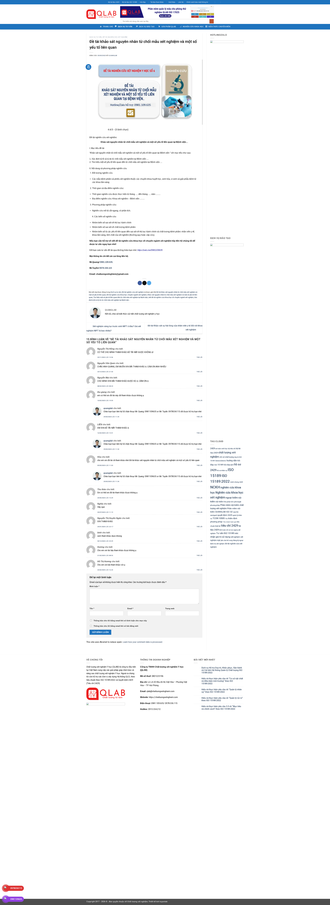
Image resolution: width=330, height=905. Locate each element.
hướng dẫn (232, 460)
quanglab (113, 55)
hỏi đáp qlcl (229, 465)
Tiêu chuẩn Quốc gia (229, 522)
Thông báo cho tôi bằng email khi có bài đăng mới (116, 626)
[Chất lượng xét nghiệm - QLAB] (101, 14)
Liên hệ (180, 2)
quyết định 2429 (224, 515)
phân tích (230, 502)
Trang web (169, 608)
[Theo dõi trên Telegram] (242, 2)
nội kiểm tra (221, 502)
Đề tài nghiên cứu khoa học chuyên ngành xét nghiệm (127, 295)
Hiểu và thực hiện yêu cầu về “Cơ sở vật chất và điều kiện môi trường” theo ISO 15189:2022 (222, 681)
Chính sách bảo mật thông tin (197, 2)
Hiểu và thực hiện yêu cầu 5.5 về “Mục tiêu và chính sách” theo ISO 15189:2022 (221, 707)
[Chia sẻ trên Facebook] (140, 283)
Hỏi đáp (143, 2)
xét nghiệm (235, 537)
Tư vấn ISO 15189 (225, 533)
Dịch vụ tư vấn (95, 37)
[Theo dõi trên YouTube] (240, 2)
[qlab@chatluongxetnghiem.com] (212, 2)
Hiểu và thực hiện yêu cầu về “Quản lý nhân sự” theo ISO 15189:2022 (221, 690)
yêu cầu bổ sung (227, 540)
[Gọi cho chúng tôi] (237, 2)
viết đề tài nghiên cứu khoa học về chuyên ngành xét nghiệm (170, 297)
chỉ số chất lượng (227, 457)
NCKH (215, 487)
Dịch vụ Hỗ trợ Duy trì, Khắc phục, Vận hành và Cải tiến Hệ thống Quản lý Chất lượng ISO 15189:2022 (221, 670)
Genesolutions (220, 461)
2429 (212, 448)
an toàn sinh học (221, 449)
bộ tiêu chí (232, 449)
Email (130, 608)
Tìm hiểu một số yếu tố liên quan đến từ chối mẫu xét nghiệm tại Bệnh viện (120, 297)
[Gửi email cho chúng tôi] (235, 2)
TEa (226, 518)
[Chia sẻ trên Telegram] (149, 283)
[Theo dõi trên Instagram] (230, 2)
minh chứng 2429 (236, 482)
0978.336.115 (105, 268)
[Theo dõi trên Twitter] (232, 2)
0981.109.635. (106, 262)
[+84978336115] (223, 2)
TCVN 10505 (219, 518)
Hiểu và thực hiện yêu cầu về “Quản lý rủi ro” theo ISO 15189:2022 (222, 699)
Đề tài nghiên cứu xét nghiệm (115, 37)
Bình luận (94, 586)
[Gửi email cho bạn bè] (144, 283)
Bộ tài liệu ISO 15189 (129, 2)
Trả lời (199, 357)
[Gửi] (211, 21)
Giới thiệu (171, 2)
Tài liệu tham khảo (157, 2)
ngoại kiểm (232, 497)
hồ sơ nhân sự (222, 470)
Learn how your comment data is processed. (143, 642)
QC (231, 512)
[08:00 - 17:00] (218, 2)
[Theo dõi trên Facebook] (227, 2)
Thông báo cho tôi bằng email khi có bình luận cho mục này (120, 621)
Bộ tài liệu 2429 (113, 2)
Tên (92, 608)
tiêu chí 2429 (229, 525)
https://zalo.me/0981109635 (150, 250)
